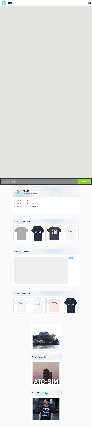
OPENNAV (10, 2)
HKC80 (71, 257)
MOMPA (71, 259)
